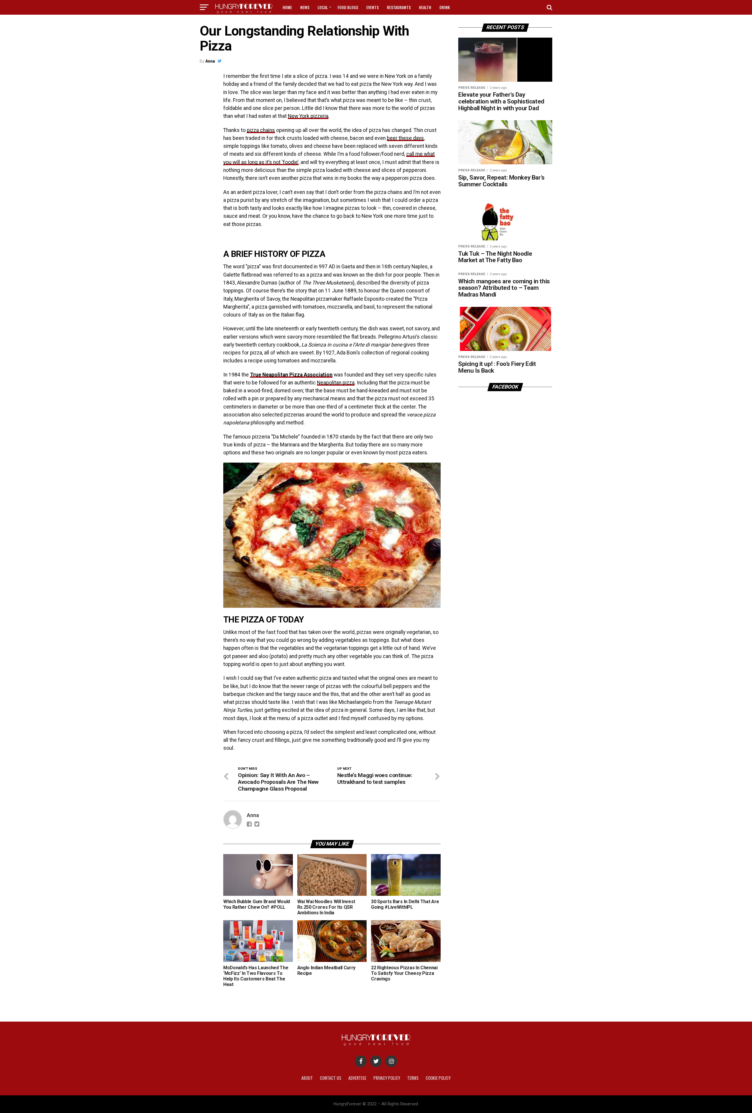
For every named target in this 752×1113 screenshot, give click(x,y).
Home (287, 7)
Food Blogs (348, 7)
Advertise (357, 1078)
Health (425, 7)
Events (372, 7)
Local (323, 7)
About (307, 1078)
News (304, 7)
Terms (413, 1078)
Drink (444, 7)
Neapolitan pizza (336, 383)
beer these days (405, 138)
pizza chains (261, 130)
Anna (210, 61)
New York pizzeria (308, 116)
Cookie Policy (438, 1078)
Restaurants (399, 7)
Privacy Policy (386, 1078)
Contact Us (330, 1078)
